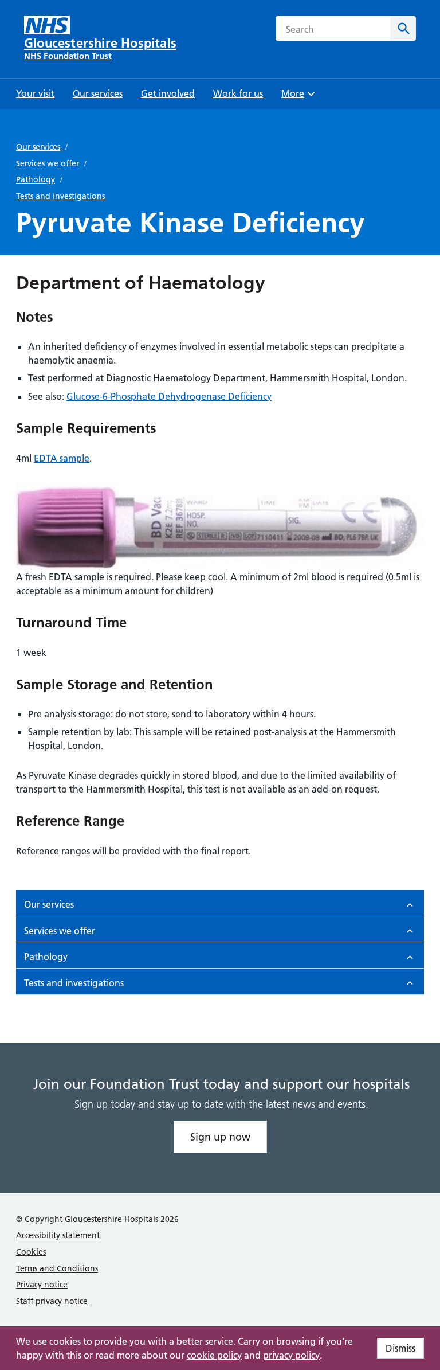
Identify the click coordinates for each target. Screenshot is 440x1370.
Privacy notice (42, 1284)
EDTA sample (61, 458)
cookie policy (214, 1355)
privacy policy (291, 1355)
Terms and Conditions (57, 1268)
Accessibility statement (58, 1235)
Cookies (31, 1252)
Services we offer (47, 163)
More (296, 97)
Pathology (35, 179)
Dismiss (400, 1348)
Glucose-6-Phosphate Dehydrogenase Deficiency (169, 396)
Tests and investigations (60, 196)
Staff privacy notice (52, 1301)
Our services (38, 147)
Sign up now (220, 1136)
